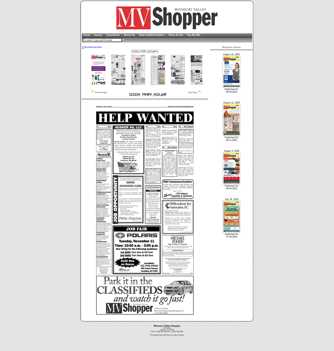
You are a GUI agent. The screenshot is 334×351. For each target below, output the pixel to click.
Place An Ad (176, 35)
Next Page (192, 92)
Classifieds (113, 35)
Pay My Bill (193, 35)
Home (87, 35)
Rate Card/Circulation (152, 35)
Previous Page (100, 92)
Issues (98, 35)
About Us (130, 35)
